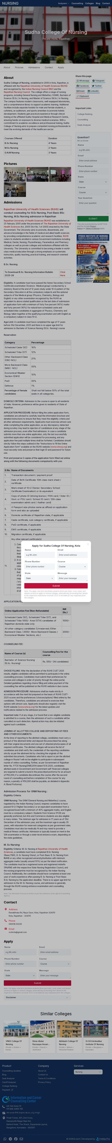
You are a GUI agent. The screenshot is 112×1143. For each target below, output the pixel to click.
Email (60, 550)
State (28, 573)
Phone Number (32, 561)
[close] (88, 544)
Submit (56, 585)
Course (61, 561)
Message (62, 573)
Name (28, 550)
